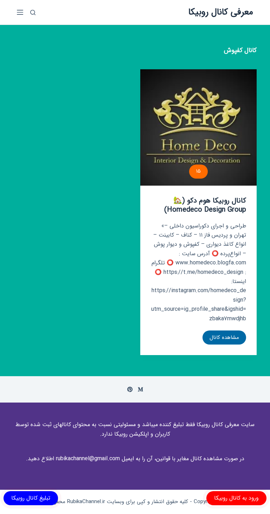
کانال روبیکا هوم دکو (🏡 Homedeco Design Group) (205, 205)
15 (198, 171)
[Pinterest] (130, 389)
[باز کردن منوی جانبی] (20, 12)
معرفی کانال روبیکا (220, 12)
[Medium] (140, 389)
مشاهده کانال (220, 339)
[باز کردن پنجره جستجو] (33, 12)
